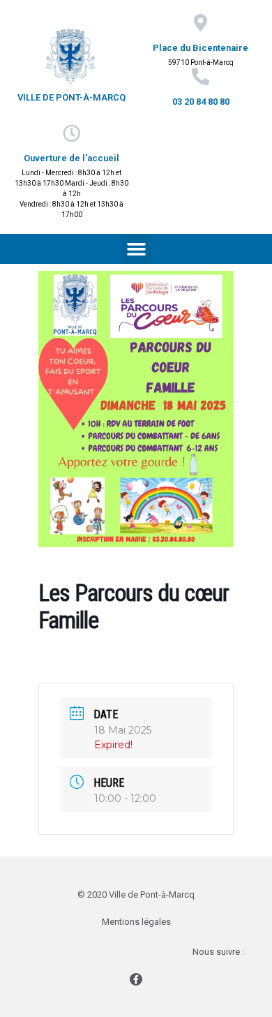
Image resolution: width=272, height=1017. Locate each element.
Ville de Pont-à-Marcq (71, 97)
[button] (136, 249)
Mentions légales (136, 921)
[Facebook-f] (136, 979)
